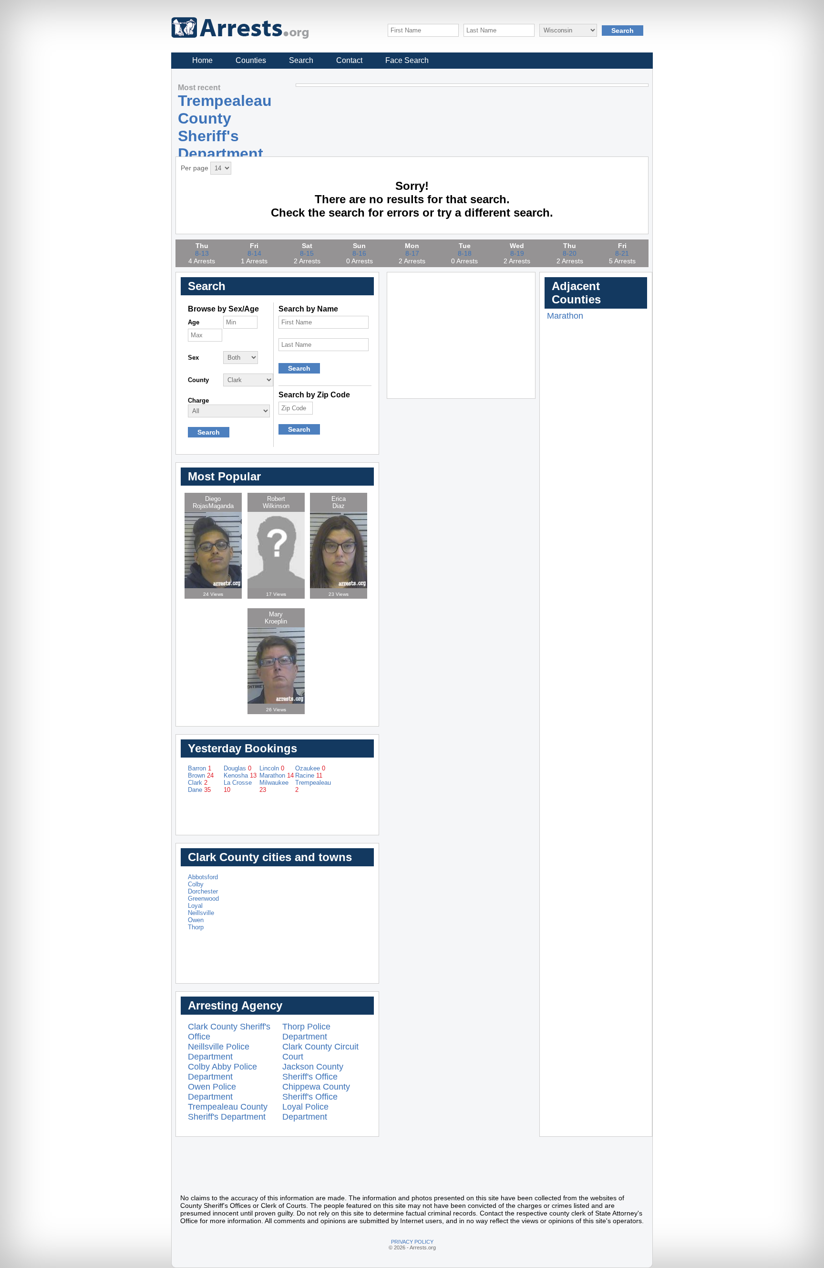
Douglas (237, 768)
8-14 (254, 253)
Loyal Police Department (305, 1112)
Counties (251, 60)
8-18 (465, 253)
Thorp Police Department (306, 1031)
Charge (198, 400)
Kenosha (240, 775)
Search (301, 60)
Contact (349, 60)
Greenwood (203, 898)
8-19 (517, 253)
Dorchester (203, 891)
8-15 (307, 253)
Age (193, 322)
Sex (193, 357)
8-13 (202, 253)
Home (202, 60)
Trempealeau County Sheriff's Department (228, 1112)
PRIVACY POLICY (412, 1242)
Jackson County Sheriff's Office (312, 1071)
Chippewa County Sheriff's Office (316, 1092)
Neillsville (201, 912)
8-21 (622, 253)
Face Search (407, 60)
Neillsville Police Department (218, 1051)
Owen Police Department (212, 1092)
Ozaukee (310, 768)
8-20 (570, 253)
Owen (196, 920)
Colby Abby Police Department (222, 1071)
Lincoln (271, 768)
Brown (201, 775)
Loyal (195, 905)
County (198, 380)
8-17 (412, 253)
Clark (197, 782)
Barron (199, 768)
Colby (196, 884)
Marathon (276, 775)
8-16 (359, 253)
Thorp (196, 927)
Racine (308, 775)
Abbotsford (203, 877)
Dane (199, 789)
